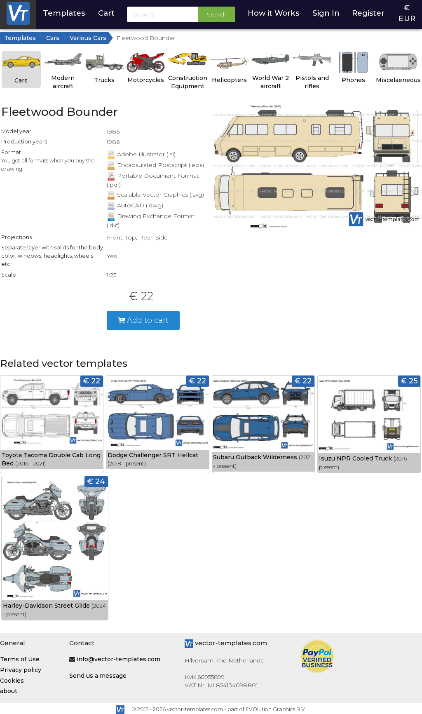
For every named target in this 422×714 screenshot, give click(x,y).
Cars (52, 38)
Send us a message (98, 675)
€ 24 (96, 481)
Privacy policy (20, 670)
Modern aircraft (63, 82)
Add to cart (147, 320)
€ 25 (409, 380)
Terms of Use (20, 659)
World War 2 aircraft (270, 82)
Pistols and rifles (312, 82)
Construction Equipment (187, 82)
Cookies (12, 680)
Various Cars (88, 38)
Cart (106, 13)
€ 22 (91, 380)
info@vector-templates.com (118, 659)
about (8, 691)
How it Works (273, 13)
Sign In (326, 13)
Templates (64, 13)
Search (217, 14)
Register (368, 13)
